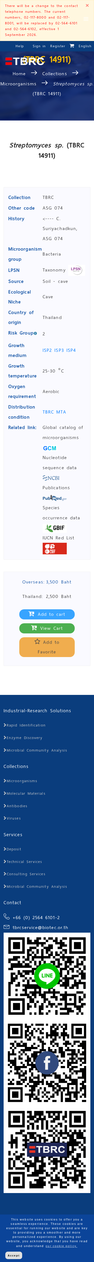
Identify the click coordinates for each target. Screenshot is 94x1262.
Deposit (14, 849)
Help (20, 46)
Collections (54, 74)
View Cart (50, 628)
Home (20, 74)
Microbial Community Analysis (37, 750)
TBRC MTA (54, 412)
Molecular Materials (26, 793)
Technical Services (24, 862)
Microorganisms (18, 84)
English (85, 46)
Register (58, 46)
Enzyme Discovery (25, 738)
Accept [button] (14, 1255)
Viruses (14, 818)
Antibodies (17, 806)
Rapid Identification (26, 725)
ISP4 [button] (71, 350)
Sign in (40, 46)
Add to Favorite (49, 647)
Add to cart (50, 614)
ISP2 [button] (48, 350)
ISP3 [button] (60, 350)
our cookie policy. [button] (61, 1246)
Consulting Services (26, 874)
